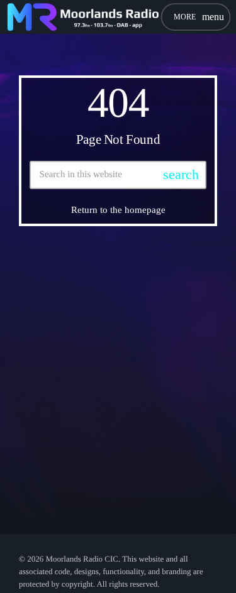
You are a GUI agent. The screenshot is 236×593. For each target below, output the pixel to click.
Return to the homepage (118, 210)
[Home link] (82, 17)
